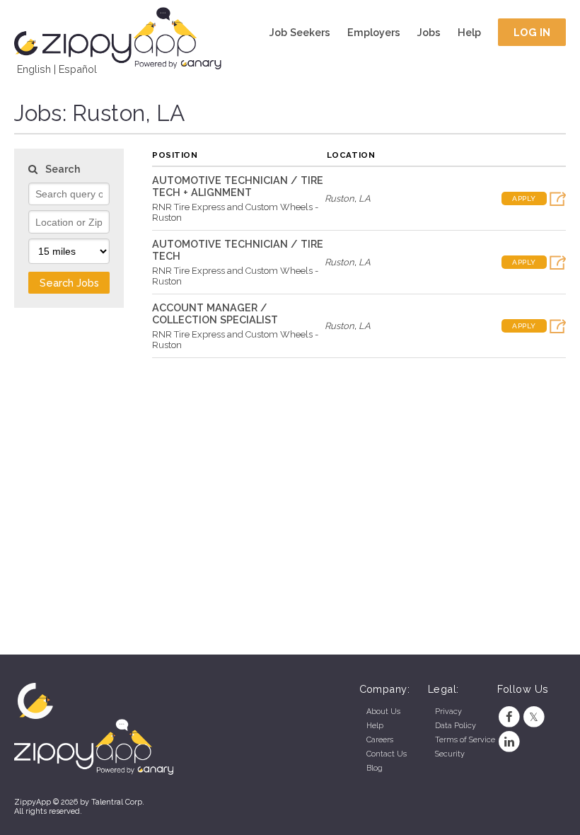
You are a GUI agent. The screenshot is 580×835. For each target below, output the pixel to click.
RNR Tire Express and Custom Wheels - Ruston (235, 212)
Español (78, 69)
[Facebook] (509, 717)
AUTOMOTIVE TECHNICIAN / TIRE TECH (237, 250)
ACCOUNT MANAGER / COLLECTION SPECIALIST (215, 313)
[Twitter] (533, 717)
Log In (532, 32)
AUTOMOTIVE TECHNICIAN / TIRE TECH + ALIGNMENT (237, 186)
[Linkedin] (509, 742)
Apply (524, 198)
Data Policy (455, 725)
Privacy (448, 711)
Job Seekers (299, 32)
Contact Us (386, 754)
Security (450, 754)
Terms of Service (465, 739)
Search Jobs (69, 283)
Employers (373, 32)
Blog (374, 768)
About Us (383, 711)
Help (469, 32)
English (34, 69)
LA (365, 198)
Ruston (339, 198)
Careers (379, 739)
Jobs (429, 32)
